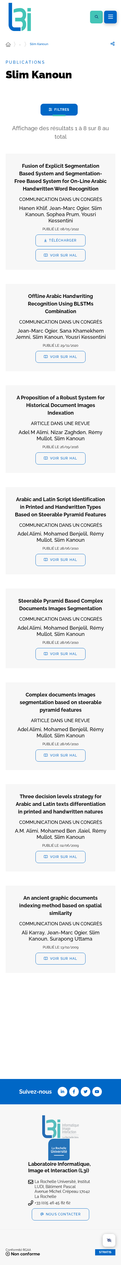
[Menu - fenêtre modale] (110, 17)
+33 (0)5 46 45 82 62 (52, 1202)
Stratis (105, 1252)
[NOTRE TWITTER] (85, 1092)
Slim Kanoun (39, 44)
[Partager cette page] (112, 44)
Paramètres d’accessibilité (109, 1240)
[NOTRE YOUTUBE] (97, 1092)
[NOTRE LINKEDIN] (62, 1092)
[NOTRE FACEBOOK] (74, 1092)
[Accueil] (8, 44)
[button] (96, 17)
